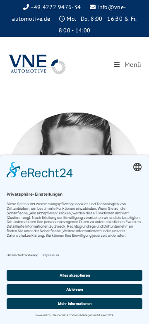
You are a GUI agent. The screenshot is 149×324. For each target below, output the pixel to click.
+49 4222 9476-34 (56, 7)
